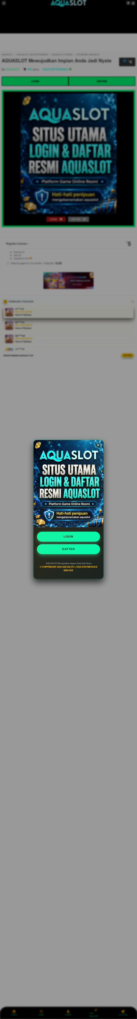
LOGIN (68, 536)
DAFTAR (68, 549)
